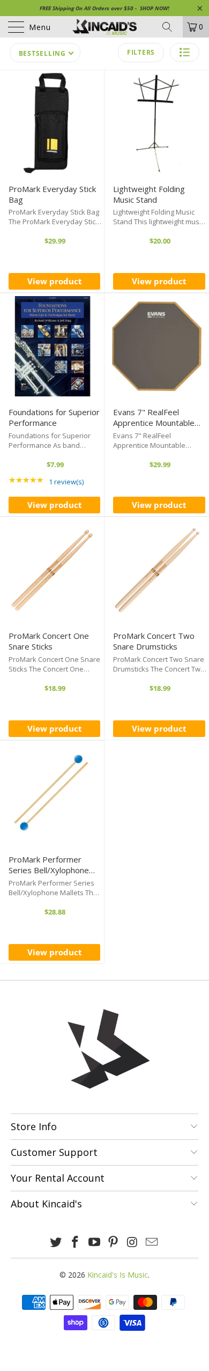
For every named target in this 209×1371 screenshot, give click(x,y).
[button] (184, 52)
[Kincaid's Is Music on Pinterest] (114, 1242)
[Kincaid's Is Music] (105, 27)
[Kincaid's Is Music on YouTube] (94, 1242)
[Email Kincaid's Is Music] (152, 1242)
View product (54, 281)
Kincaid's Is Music (117, 1275)
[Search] (171, 27)
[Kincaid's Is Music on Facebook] (76, 1242)
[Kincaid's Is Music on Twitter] (56, 1242)
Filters (141, 52)
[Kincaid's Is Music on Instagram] (133, 1242)
